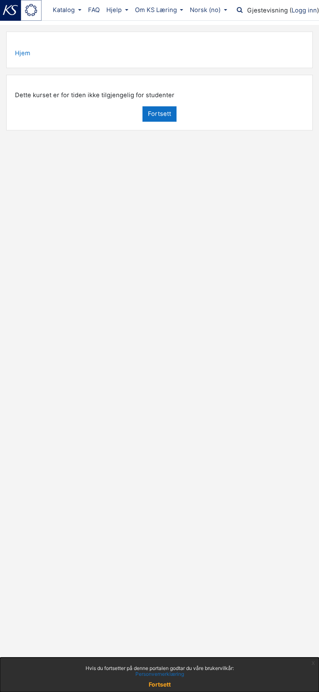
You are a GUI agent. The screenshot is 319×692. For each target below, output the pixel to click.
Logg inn (304, 10)
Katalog (64, 10)
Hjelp (114, 10)
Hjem (22, 53)
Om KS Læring (157, 10)
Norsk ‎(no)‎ (206, 10)
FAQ (94, 10)
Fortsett (159, 114)
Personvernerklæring (159, 674)
